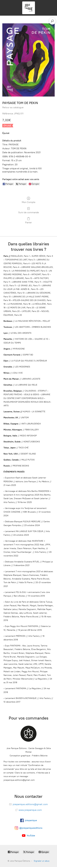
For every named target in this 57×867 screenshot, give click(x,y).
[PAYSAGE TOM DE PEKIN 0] (28, 60)
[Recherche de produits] (52, 21)
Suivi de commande (28, 212)
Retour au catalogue (13, 107)
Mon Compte (28, 202)
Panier (28, 222)
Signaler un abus (41, 861)
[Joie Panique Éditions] (28, 7)
